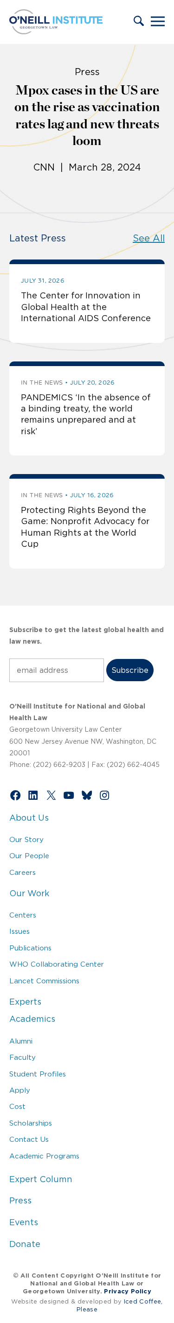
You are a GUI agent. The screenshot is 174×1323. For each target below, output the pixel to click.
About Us (29, 818)
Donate (24, 1244)
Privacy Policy (127, 1291)
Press (20, 1200)
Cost (17, 1106)
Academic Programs (44, 1156)
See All (149, 238)
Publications (30, 948)
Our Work (29, 893)
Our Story (26, 839)
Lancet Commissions (44, 981)
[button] (139, 22)
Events (23, 1222)
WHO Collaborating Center (56, 964)
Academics (32, 1019)
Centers (22, 915)
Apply (19, 1090)
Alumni (20, 1041)
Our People (29, 856)
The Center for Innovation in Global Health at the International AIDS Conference (86, 307)
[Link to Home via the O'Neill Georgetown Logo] (56, 31)
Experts (25, 1001)
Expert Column (40, 1179)
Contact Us (29, 1139)
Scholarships (30, 1123)
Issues (19, 931)
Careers (22, 872)
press (87, 72)
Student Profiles (37, 1074)
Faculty (22, 1057)
